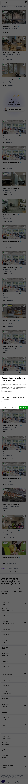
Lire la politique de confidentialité (8, 393)
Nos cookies (6, 399)
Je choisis (14, 407)
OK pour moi (23, 407)
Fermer (4, 407)
